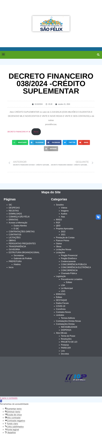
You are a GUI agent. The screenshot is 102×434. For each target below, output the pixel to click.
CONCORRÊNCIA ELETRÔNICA (76, 267)
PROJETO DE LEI (69, 342)
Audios (64, 214)
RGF (58, 223)
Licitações (60, 252)
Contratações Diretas (65, 324)
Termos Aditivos (68, 318)
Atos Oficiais (61, 333)
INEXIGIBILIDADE (69, 327)
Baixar (36, 132)
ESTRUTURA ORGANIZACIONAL (24, 252)
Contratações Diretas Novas (68, 321)
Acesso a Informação (18, 223)
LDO (63, 291)
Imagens (65, 211)
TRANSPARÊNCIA (17, 246)
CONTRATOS (15, 235)
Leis (63, 351)
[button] (3, 54)
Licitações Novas (63, 249)
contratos (60, 315)
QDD (58, 226)
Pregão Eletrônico (69, 258)
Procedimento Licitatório (71, 279)
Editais (69, 282)
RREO (59, 220)
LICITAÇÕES (15, 238)
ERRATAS (13, 220)
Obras (58, 246)
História (17, 264)
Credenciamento (68, 261)
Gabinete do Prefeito (23, 258)
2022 (63, 232)
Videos (64, 208)
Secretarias (19, 255)
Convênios (61, 309)
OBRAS (12, 240)
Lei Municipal (67, 288)
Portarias (65, 345)
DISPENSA (66, 330)
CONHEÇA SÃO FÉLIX (19, 217)
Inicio (11, 267)
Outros (59, 243)
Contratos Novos (63, 312)
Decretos (65, 354)
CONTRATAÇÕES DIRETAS (22, 232)
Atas (63, 217)
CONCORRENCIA (69, 270)
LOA (63, 285)
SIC (10, 205)
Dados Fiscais (62, 303)
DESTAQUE (61, 300)
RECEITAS (14, 211)
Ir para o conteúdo (9, 398)
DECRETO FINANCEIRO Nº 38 (18, 132)
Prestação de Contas (65, 238)
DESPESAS (14, 208)
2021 (63, 235)
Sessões (60, 205)
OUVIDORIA (14, 249)
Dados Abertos (20, 226)
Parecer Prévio (62, 240)
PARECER (66, 348)
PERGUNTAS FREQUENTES (22, 243)
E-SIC (16, 229)
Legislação (61, 276)
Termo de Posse (68, 336)
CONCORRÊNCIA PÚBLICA (74, 264)
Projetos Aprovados (64, 229)
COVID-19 (60, 306)
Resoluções (66, 339)
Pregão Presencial (69, 255)
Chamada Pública (69, 273)
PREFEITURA (15, 261)
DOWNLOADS (15, 214)
